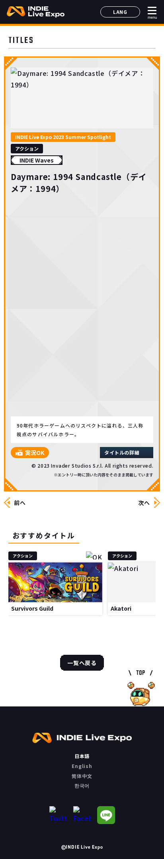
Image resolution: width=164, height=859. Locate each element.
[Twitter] (58, 815)
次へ (144, 503)
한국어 (82, 785)
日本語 (82, 756)
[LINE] (106, 815)
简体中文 (82, 775)
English (82, 765)
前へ (20, 503)
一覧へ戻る (82, 663)
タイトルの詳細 (121, 452)
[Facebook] (82, 815)
